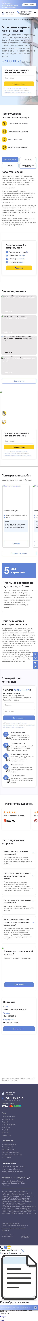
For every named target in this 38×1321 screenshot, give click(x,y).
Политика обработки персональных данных (15, 1225)
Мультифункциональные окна (12, 1155)
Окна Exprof (6, 1127)
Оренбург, (20, 1181)
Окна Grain (5, 1132)
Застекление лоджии (11, 511)
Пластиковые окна (8, 1119)
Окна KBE (5, 1122)
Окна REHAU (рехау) (9, 1124)
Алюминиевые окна (8, 1116)
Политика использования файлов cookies (14, 1228)
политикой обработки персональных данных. (17, 92)
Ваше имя (8, 705)
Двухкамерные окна (8, 1147)
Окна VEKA (5, 1130)
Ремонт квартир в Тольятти (11, 1169)
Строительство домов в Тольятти (13, 1166)
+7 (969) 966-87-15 (9, 1016)
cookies (29, 1307)
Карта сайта (5, 1230)
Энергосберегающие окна (10, 1152)
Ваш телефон (10, 78)
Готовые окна (6, 1135)
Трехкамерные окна (8, 1149)
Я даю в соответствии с (17, 90)
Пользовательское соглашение (11, 1223)
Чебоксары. (5, 1185)
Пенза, (23, 1183)
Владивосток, (15, 1183)
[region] (19, 895)
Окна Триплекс (7, 1157)
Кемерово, (13, 1181)
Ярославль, (5, 1181)
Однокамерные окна (9, 1144)
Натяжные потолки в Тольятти (12, 1172)
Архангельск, (6, 1183)
